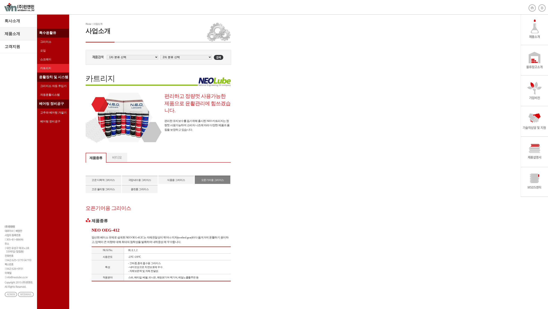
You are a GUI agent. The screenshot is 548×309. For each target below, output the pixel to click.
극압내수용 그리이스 (139, 180)
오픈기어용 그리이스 (212, 180)
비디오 (117, 157)
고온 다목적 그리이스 (103, 180)
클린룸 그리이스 (140, 189)
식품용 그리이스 (176, 180)
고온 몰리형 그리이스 (103, 189)
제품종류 (95, 158)
